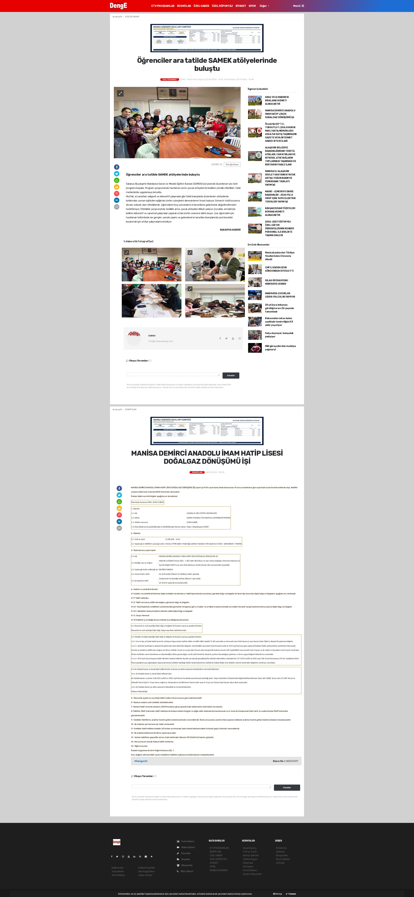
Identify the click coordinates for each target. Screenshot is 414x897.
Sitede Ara (281, 848)
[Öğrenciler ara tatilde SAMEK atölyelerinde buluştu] (177, 122)
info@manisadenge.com (160, 341)
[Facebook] (113, 856)
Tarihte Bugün (250, 859)
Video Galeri (188, 847)
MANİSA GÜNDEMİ (218, 870)
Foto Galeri (187, 841)
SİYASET (240, 5)
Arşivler (185, 859)
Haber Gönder (145, 875)
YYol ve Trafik (250, 851)
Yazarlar (185, 853)
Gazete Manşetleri (252, 874)
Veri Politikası (118, 875)
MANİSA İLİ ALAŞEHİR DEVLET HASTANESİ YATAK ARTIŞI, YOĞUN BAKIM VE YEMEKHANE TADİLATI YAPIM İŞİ (280, 178)
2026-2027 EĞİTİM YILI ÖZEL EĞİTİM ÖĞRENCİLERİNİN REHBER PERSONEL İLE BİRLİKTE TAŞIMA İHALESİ (279, 228)
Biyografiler (282, 855)
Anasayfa (117, 16)
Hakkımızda (117, 867)
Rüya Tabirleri (283, 859)
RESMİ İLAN (184, 5)
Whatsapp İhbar (146, 871)
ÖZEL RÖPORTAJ (222, 5)
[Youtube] (130, 856)
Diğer (263, 5)
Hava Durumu (250, 848)
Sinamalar (248, 863)
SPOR (252, 5)
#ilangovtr (141, 761)
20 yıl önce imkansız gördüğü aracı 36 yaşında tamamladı (279, 308)
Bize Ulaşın (186, 871)
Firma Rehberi (250, 870)
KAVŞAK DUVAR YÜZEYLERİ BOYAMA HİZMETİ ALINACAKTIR (280, 211)
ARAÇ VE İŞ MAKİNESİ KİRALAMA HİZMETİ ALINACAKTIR (277, 100)
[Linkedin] (135, 856)
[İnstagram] (124, 856)
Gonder (231, 375)
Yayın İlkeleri (118, 871)
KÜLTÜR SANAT (132, 16)
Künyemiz (187, 865)
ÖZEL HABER (201, 5)
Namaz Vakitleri (251, 855)
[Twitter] (118, 856)
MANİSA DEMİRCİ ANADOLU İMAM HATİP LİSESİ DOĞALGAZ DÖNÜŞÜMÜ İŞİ (280, 114)
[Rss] (141, 856)
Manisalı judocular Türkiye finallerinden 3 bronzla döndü (279, 256)
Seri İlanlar (248, 866)
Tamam (292, 894)
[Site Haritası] (147, 856)
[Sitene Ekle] (153, 856)
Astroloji (280, 863)
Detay (278, 894)
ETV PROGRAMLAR (162, 5)
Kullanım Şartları (146, 867)
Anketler (280, 851)
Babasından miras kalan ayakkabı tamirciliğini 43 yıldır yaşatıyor (279, 322)
